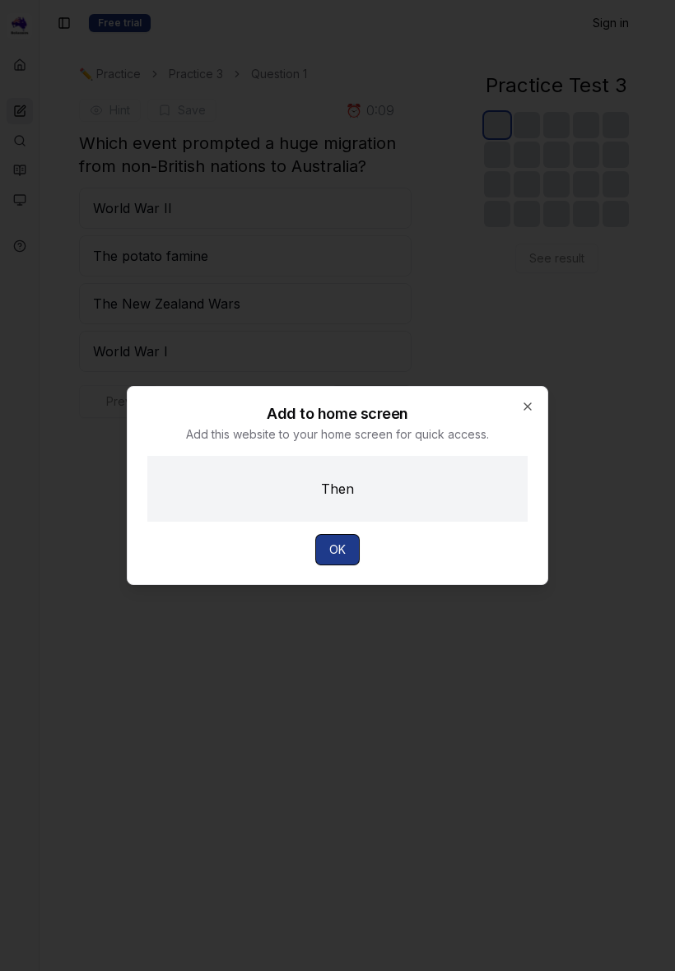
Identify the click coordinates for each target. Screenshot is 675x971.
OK (337, 549)
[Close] (527, 406)
